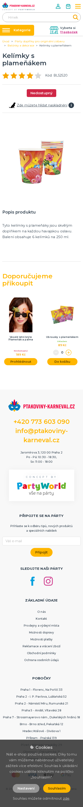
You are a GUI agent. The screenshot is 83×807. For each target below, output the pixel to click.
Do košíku (62, 361)
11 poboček (68, 32)
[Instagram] (48, 581)
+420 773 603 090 (41, 421)
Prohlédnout (20, 361)
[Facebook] (32, 581)
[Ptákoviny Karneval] (18, 6)
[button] (58, 6)
